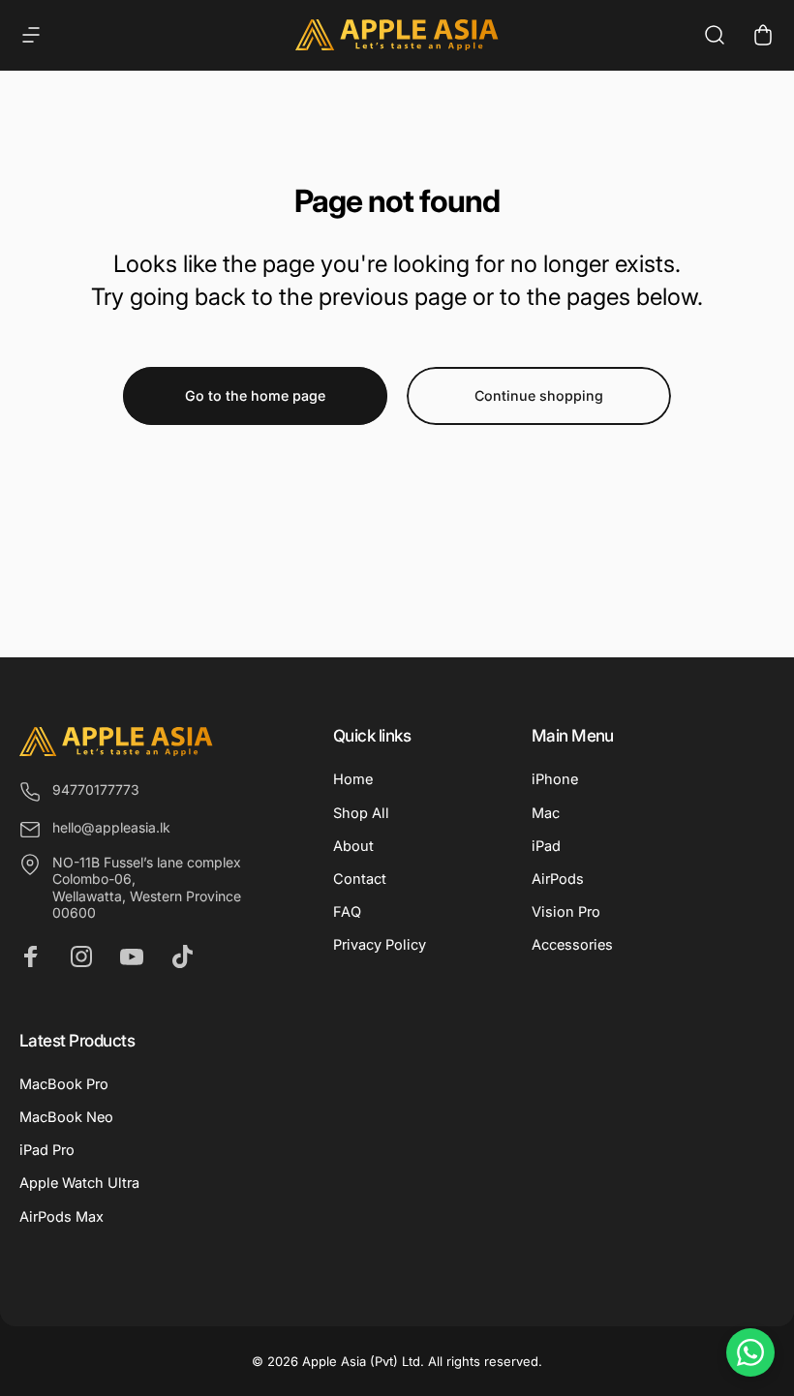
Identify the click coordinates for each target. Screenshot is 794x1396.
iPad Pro (47, 1150)
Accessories (572, 945)
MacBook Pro (63, 1084)
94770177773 (95, 789)
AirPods (558, 879)
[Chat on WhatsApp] (750, 1352)
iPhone (555, 779)
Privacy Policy (379, 945)
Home (353, 779)
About (353, 846)
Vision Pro (566, 912)
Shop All (361, 813)
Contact (359, 879)
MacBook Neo (66, 1117)
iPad (546, 846)
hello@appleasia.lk (111, 827)
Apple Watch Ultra (79, 1183)
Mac (546, 813)
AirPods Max (61, 1217)
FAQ (347, 912)
